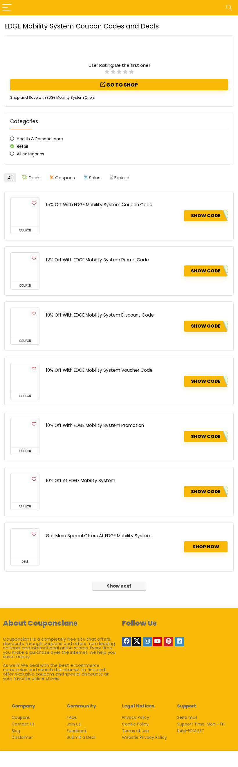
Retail (22, 146)
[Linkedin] (179, 641)
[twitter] (136, 641)
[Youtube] (157, 641)
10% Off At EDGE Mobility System (80, 480)
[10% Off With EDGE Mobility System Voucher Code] (25, 377)
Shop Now (206, 546)
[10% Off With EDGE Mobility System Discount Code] (25, 322)
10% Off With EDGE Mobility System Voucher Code (99, 370)
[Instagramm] (147, 641)
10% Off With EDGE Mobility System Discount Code (100, 315)
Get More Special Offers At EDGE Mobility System (99, 536)
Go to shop (121, 84)
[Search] (229, 7)
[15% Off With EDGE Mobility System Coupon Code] (25, 212)
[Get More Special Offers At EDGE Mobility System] (25, 543)
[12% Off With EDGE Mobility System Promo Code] (25, 267)
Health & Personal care (40, 139)
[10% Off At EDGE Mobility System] (25, 487)
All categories (30, 154)
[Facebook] (126, 641)
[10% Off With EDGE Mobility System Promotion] (25, 432)
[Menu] (7, 7)
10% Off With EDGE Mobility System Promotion (95, 425)
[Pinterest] (168, 641)
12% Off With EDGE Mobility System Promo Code (97, 260)
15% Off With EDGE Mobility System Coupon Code (99, 205)
